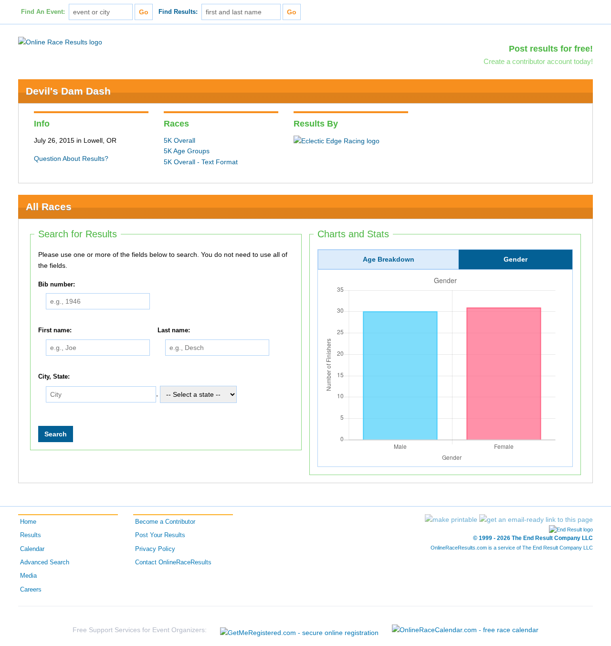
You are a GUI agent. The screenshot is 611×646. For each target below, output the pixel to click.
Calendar (32, 549)
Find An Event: (43, 12)
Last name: (174, 330)
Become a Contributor (165, 522)
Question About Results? (71, 158)
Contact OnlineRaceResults (173, 562)
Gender (515, 259)
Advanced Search (44, 562)
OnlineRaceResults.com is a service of (512, 548)
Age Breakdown (388, 259)
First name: (55, 330)
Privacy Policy (155, 549)
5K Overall (179, 140)
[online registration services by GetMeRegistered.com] (299, 630)
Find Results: (178, 12)
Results (30, 535)
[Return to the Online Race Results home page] (60, 41)
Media (28, 575)
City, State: (54, 376)
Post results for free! (551, 48)
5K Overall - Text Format (201, 162)
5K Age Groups (187, 151)
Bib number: (56, 284)
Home (28, 522)
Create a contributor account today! (538, 61)
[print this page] (451, 519)
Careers (31, 589)
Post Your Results (160, 535)
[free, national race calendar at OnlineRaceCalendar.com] (465, 629)
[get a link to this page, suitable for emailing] (536, 519)
